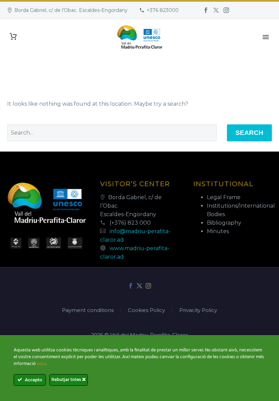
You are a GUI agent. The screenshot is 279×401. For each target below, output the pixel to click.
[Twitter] (216, 10)
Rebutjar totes (66, 379)
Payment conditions (88, 310)
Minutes (218, 231)
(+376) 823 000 (130, 223)
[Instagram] (226, 10)
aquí (41, 364)
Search (249, 132)
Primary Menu (266, 37)
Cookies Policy (146, 310)
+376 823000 (163, 10)
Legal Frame (224, 197)
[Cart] (13, 36)
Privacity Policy (198, 310)
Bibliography (224, 223)
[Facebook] (206, 10)
